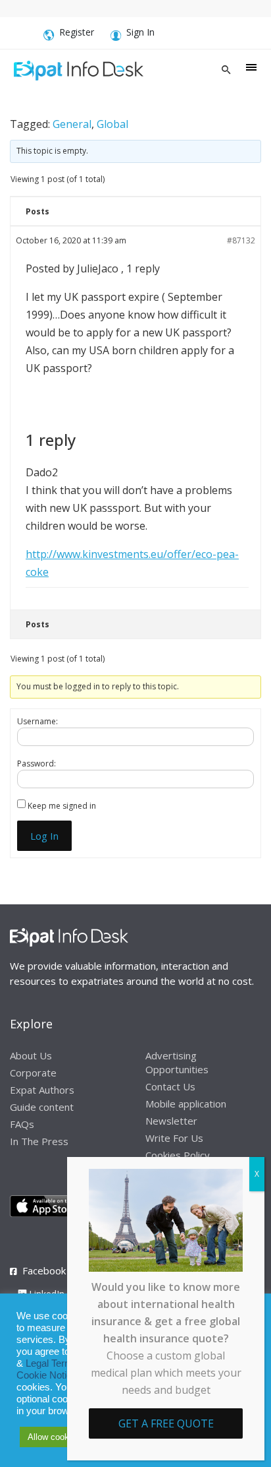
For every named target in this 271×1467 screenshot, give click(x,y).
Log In (44, 835)
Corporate (33, 1072)
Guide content (42, 1106)
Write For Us (174, 1137)
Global (112, 124)
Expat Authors (42, 1089)
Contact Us (170, 1086)
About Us (31, 1055)
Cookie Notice (46, 1375)
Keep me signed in (62, 805)
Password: (36, 763)
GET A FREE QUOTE (166, 1423)
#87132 (241, 240)
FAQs (22, 1124)
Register (76, 32)
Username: (37, 721)
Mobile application (185, 1103)
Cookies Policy (177, 1155)
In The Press (39, 1141)
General (72, 124)
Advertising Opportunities (177, 1062)
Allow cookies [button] (54, 1437)
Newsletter (171, 1120)
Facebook (44, 1270)
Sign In (140, 32)
